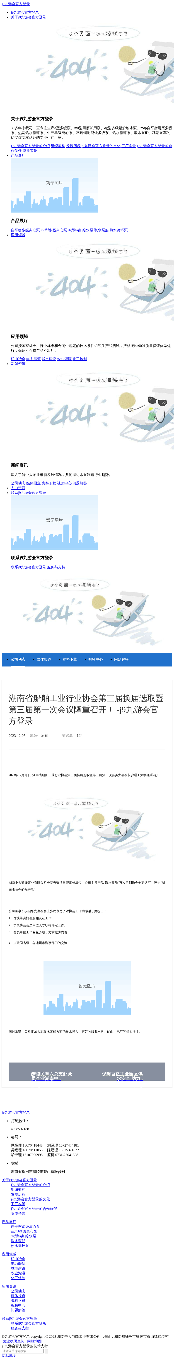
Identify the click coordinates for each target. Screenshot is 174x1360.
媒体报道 (33, 483)
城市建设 (49, 359)
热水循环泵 (119, 230)
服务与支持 (56, 567)
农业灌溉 (64, 359)
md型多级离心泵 (54, 230)
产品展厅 (18, 155)
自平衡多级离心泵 (25, 230)
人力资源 (18, 488)
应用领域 (18, 235)
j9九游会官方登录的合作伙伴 (34, 1209)
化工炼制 (79, 359)
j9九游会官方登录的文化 (101, 146)
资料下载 (49, 483)
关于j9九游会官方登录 (28, 17)
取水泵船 (101, 230)
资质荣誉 (30, 151)
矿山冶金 (18, 359)
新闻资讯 (18, 364)
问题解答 (79, 483)
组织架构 (58, 146)
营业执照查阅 (13, 1341)
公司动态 (18, 483)
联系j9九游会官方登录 (28, 493)
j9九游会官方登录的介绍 (30, 146)
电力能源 (33, 359)
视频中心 (64, 483)
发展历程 (73, 146)
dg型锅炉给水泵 (80, 230)
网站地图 (34, 1341)
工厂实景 (128, 146)
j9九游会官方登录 (16, 4)
